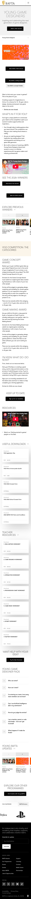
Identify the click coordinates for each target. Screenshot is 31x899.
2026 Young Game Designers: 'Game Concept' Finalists (21, 760)
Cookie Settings (6, 893)
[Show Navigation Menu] (28, 2)
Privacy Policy (14, 891)
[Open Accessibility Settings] (28, 896)
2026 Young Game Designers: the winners (8, 222)
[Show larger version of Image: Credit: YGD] (15, 52)
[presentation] (8, 215)
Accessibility (5, 891)
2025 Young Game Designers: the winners (21, 222)
